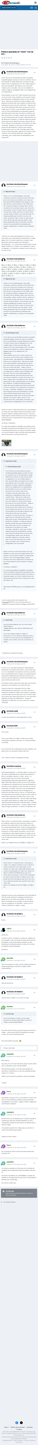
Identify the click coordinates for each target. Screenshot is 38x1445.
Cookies (19, 1429)
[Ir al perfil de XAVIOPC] (3, 1055)
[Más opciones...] (34, 73)
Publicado (16, 74)
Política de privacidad (18, 1427)
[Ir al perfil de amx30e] (3, 959)
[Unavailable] (6, 443)
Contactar (29, 1427)
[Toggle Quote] (4, 191)
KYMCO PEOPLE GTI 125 (23, 65)
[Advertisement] (19, 30)
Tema (6, 1427)
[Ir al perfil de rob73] (3, 930)
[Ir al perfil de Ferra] (3, 1093)
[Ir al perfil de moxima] (3, 1008)
